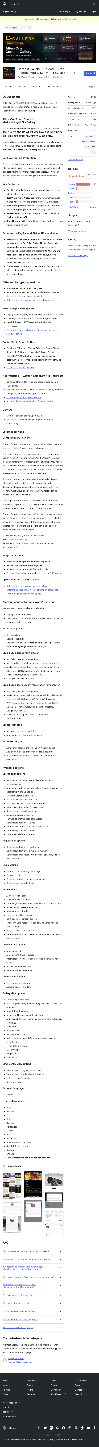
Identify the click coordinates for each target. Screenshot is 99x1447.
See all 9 (92, 130)
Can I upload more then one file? (18, 1295)
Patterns (31, 1394)
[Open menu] (95, 4)
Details (8, 86)
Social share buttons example (20, 367)
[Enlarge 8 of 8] (60, 1214)
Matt (6, 1407)
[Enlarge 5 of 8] (39, 1203)
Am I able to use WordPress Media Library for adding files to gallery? (19, 1285)
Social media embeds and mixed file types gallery (29, 401)
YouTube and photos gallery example (24, 397)
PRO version (56, 573)
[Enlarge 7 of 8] (60, 1195)
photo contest (90, 147)
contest (85, 142)
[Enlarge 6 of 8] (60, 1174)
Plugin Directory (9, 12)
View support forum (77, 231)
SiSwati (12, 1428)
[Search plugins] (29, 27)
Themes (30, 1385)
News (5, 1385)
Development (54, 86)
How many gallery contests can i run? (20, 1311)
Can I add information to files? (17, 1303)
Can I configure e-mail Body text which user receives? (28, 1277)
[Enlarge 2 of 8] (18, 1204)
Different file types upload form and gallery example (31, 300)
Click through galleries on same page (23, 593)
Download (90, 73)
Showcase (32, 1380)
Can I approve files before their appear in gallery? (26, 1251)
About (5, 1380)
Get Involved (81, 1380)
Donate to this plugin (78, 255)
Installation (37, 86)
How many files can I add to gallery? (20, 1319)
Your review (73, 207)
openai (92, 142)
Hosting (6, 1389)
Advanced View (75, 159)
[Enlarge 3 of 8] (18, 1219)
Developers (56, 1389)
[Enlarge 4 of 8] (39, 1174)
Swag (79, 1394)
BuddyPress (10, 1416)
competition (90, 136)
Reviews (22, 86)
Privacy (6, 1394)
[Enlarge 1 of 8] (18, 1174)
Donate (80, 1389)
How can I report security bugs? (18, 1327)
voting (93, 152)
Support (92, 86)
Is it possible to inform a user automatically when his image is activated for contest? (23, 1268)
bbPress (8, 1411)
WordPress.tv (58, 1394)
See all (93, 207)
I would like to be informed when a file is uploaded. (27, 1259)
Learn (53, 1380)
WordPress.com (11, 1402)
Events (78, 1385)
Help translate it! (69, 19)
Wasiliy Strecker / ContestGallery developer (41, 77)
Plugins (30, 1389)
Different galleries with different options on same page (32, 590)
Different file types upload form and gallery (26, 586)
